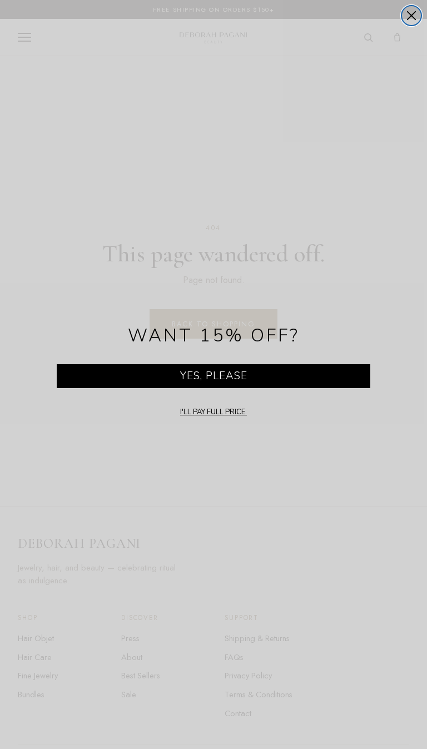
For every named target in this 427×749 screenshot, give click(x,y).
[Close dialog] (411, 16)
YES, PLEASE (213, 376)
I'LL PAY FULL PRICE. (213, 412)
